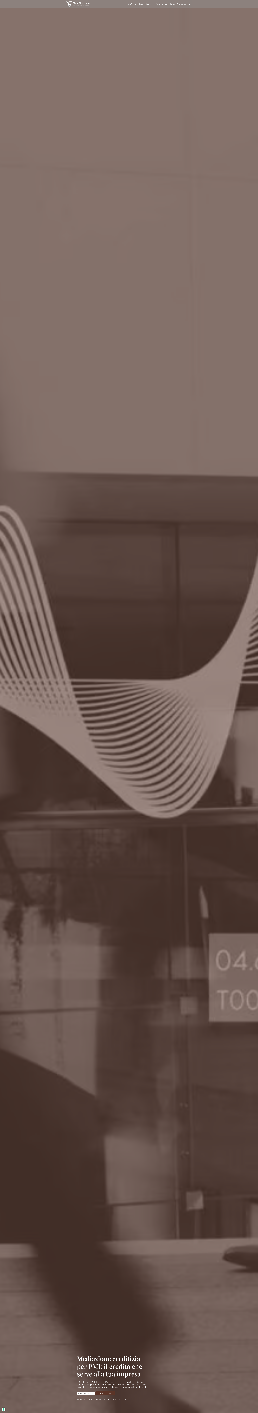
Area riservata (181, 4)
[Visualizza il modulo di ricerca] (190, 4)
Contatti (172, 4)
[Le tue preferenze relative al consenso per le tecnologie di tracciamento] (3, 1409)
